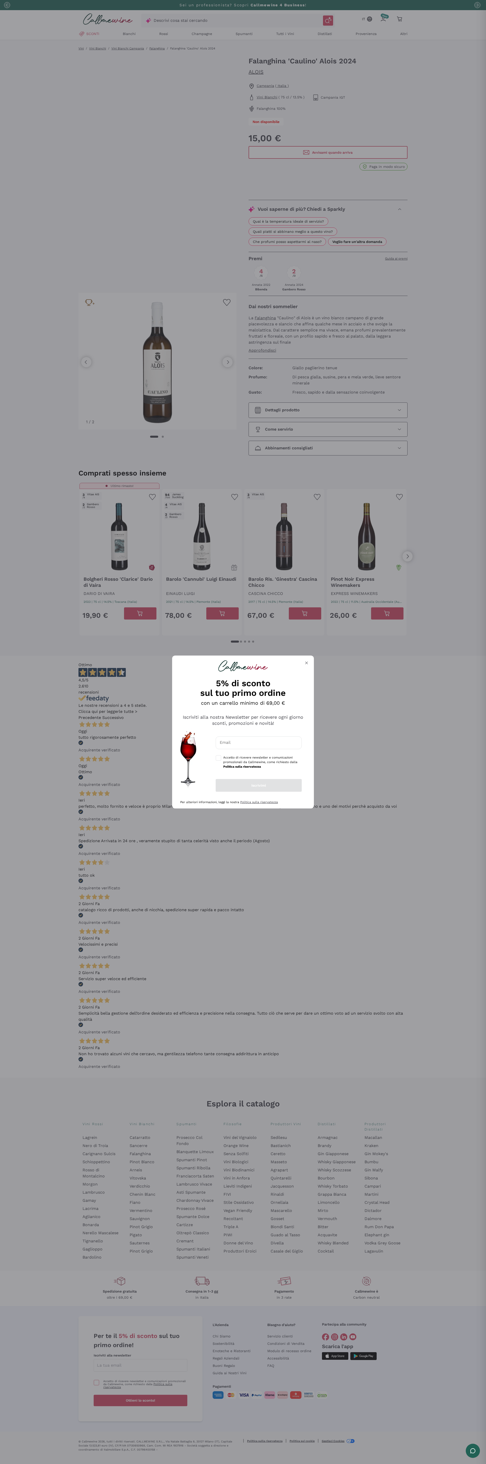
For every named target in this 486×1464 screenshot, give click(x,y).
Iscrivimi (258, 785)
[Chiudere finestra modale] (306, 663)
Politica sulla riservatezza (259, 802)
